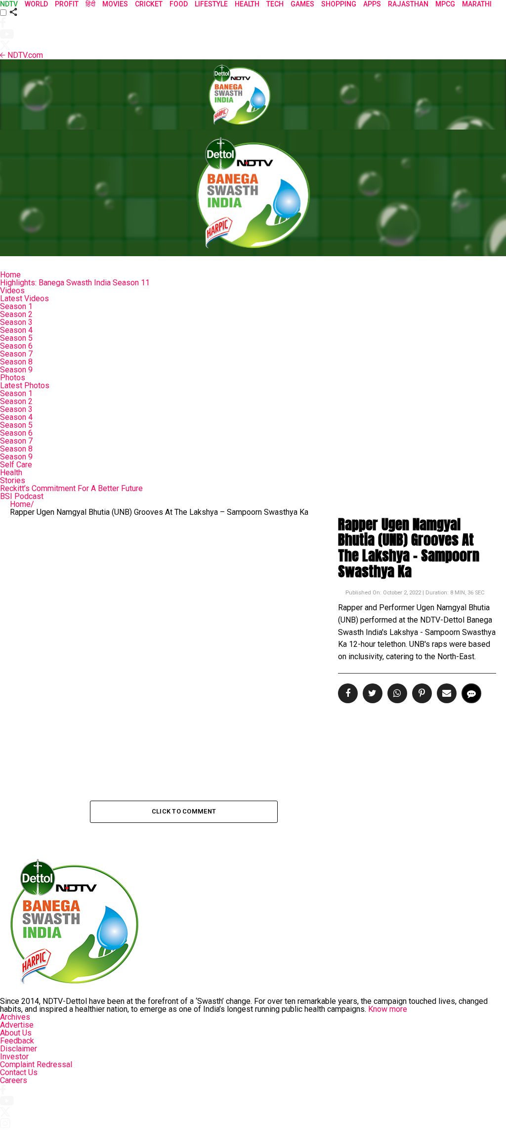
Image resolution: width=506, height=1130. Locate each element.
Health (11, 472)
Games (302, 4)
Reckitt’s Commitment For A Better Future (71, 488)
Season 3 (16, 322)
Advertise (17, 1025)
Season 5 (16, 338)
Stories (12, 480)
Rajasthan (408, 4)
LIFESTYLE (211, 4)
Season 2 (16, 314)
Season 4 (16, 330)
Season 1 (16, 306)
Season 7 (16, 354)
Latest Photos (24, 385)
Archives (15, 1017)
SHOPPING (338, 4)
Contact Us (19, 1072)
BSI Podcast (21, 496)
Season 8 (16, 361)
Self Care (16, 464)
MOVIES (115, 4)
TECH (275, 4)
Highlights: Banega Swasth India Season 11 (75, 282)
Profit (67, 4)
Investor (14, 1056)
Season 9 (16, 369)
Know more (387, 1009)
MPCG (445, 4)
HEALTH (247, 4)
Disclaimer (18, 1048)
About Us (16, 1033)
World (36, 4)
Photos (12, 377)
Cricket (149, 4)
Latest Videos (24, 298)
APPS (372, 4)
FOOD (178, 4)
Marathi (477, 4)
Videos (12, 290)
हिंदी (90, 4)
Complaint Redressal (36, 1064)
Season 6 (16, 346)
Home (10, 274)
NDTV (9, 4)
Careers (13, 1080)
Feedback (17, 1040)
